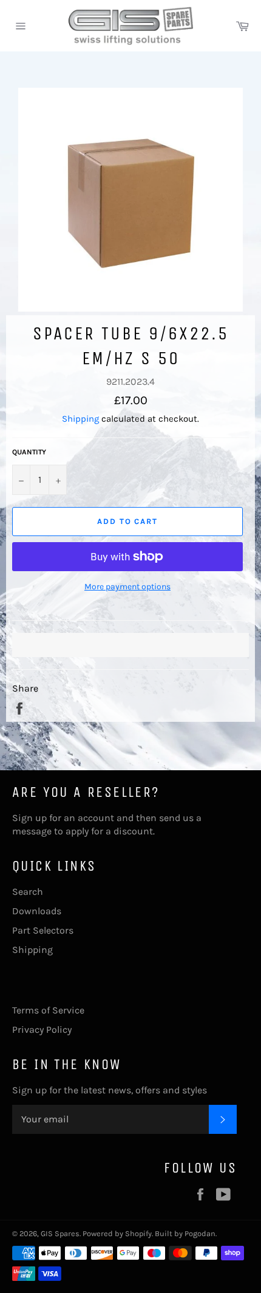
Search (27, 891)
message (32, 831)
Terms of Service (48, 1010)
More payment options (127, 586)
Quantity (29, 452)
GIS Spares (60, 1233)
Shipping (80, 418)
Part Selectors (42, 930)
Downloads (36, 911)
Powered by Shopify (117, 1233)
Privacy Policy (42, 1029)
